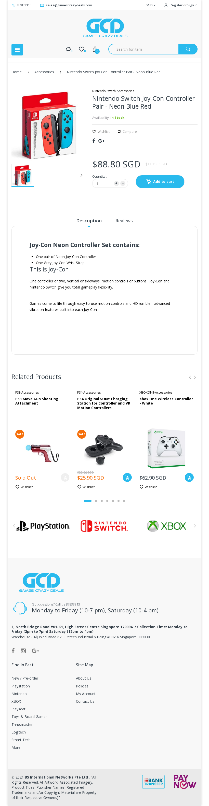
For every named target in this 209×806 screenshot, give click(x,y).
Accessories (44, 71)
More (15, 747)
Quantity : (99, 176)
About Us (83, 678)
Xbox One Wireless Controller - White (166, 401)
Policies (82, 686)
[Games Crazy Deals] (104, 27)
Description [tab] (89, 221)
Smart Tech (21, 739)
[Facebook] (93, 140)
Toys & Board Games (29, 716)
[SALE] (42, 447)
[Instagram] (23, 650)
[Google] (101, 140)
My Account (86, 693)
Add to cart (163, 181)
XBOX (16, 701)
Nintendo (19, 693)
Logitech (18, 732)
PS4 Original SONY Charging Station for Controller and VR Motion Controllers (103, 403)
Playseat (18, 709)
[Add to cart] (127, 477)
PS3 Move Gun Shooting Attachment (36, 401)
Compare (130, 131)
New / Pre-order (24, 678)
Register (176, 5)
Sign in (192, 5)
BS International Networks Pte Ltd (57, 777)
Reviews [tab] (124, 221)
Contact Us (85, 701)
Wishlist (104, 131)
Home (16, 71)
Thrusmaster (22, 724)
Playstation (20, 686)
